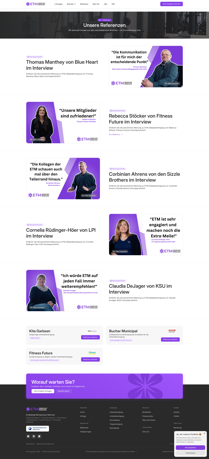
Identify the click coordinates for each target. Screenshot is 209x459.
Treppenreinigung (116, 424)
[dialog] (190, 444)
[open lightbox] (146, 66)
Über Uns (96, 4)
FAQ (113, 4)
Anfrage (83, 416)
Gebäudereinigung (116, 412)
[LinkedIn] (34, 436)
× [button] (204, 433)
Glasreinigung (115, 420)
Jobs (105, 4)
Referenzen (84, 4)
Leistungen (59, 4)
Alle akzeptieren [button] (190, 447)
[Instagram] (28, 436)
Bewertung (178, 428)
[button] (71, 4)
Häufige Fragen (85, 432)
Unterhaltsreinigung (117, 416)
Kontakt (176, 412)
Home (82, 412)
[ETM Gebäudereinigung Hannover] (36, 4)
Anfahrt (176, 416)
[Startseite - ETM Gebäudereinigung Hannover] (37, 409)
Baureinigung (114, 428)
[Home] (100, 20)
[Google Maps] (39, 436)
